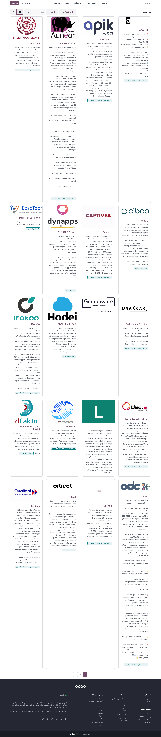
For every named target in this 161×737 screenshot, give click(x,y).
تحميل (149, 713)
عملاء (101, 718)
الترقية (125, 705)
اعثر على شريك (122, 718)
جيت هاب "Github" (144, 717)
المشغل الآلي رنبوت (144, 719)
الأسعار (67, 3)
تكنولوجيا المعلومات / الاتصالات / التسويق (136, 80)
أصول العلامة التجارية (96, 701)
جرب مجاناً (15, 3)
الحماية (100, 725)
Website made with (83, 734)
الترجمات (148, 722)
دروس (149, 699)
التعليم (125, 710)
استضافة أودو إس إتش (119, 699)
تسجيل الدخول (26, 3)
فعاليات (100, 710)
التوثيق (149, 701)
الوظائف (100, 706)
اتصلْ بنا (100, 704)
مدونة (101, 716)
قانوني (101, 722)
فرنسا (53, 12)
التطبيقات (104, 3)
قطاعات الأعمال (91, 3)
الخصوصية (93, 722)
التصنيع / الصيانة (70, 290)
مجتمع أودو (77, 3)
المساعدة (57, 3)
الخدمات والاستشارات (141, 268)
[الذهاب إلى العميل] (135, 21)
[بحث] (28, 12)
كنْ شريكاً (124, 721)
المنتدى (148, 704)
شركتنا (101, 699)
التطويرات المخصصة (120, 708)
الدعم (125, 702)
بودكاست (100, 713)
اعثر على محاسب (121, 714)
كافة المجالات (68, 12)
